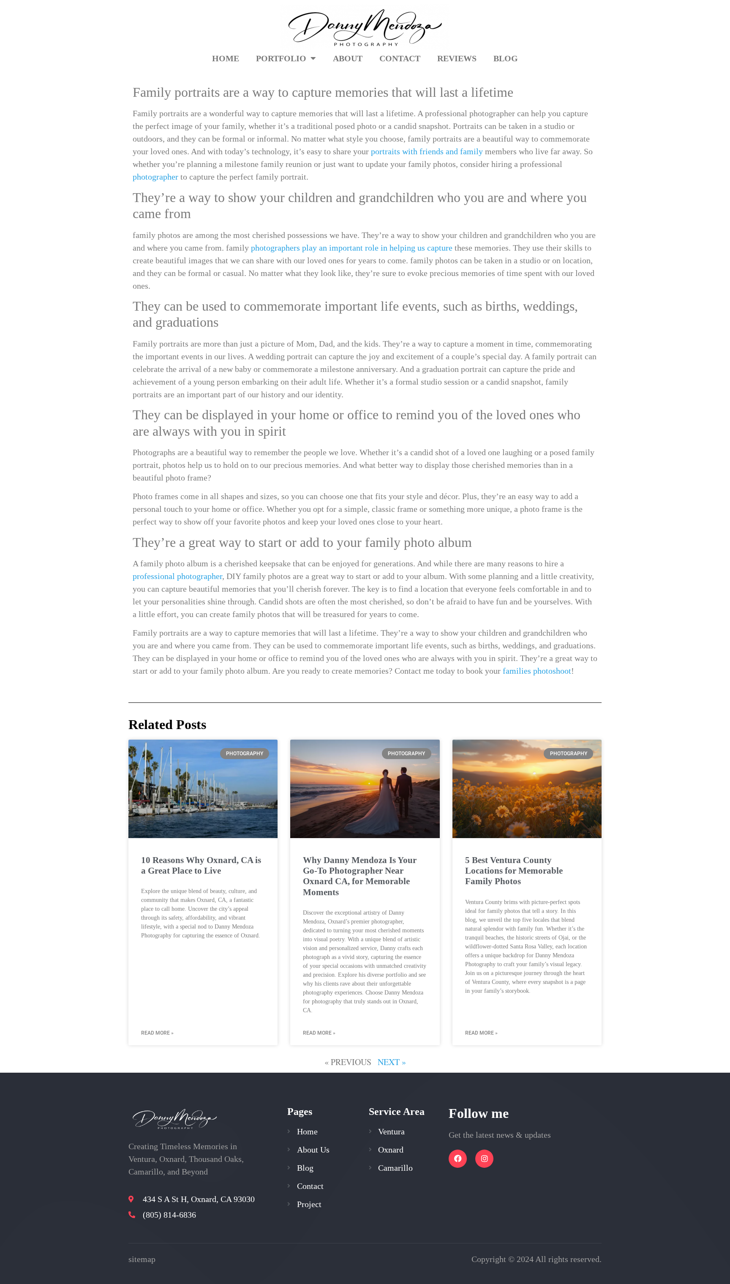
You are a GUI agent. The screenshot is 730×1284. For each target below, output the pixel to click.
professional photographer (177, 576)
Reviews (457, 58)
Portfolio (281, 58)
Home (225, 58)
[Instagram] (484, 1159)
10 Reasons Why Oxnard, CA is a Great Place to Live (201, 865)
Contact (399, 58)
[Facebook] (458, 1159)
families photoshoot (537, 670)
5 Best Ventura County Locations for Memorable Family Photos (514, 870)
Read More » (157, 1033)
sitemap (141, 1259)
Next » (392, 1062)
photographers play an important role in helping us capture (351, 247)
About (347, 58)
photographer (155, 176)
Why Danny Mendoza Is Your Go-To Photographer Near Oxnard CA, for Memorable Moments (360, 876)
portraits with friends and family (427, 151)
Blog (505, 58)
